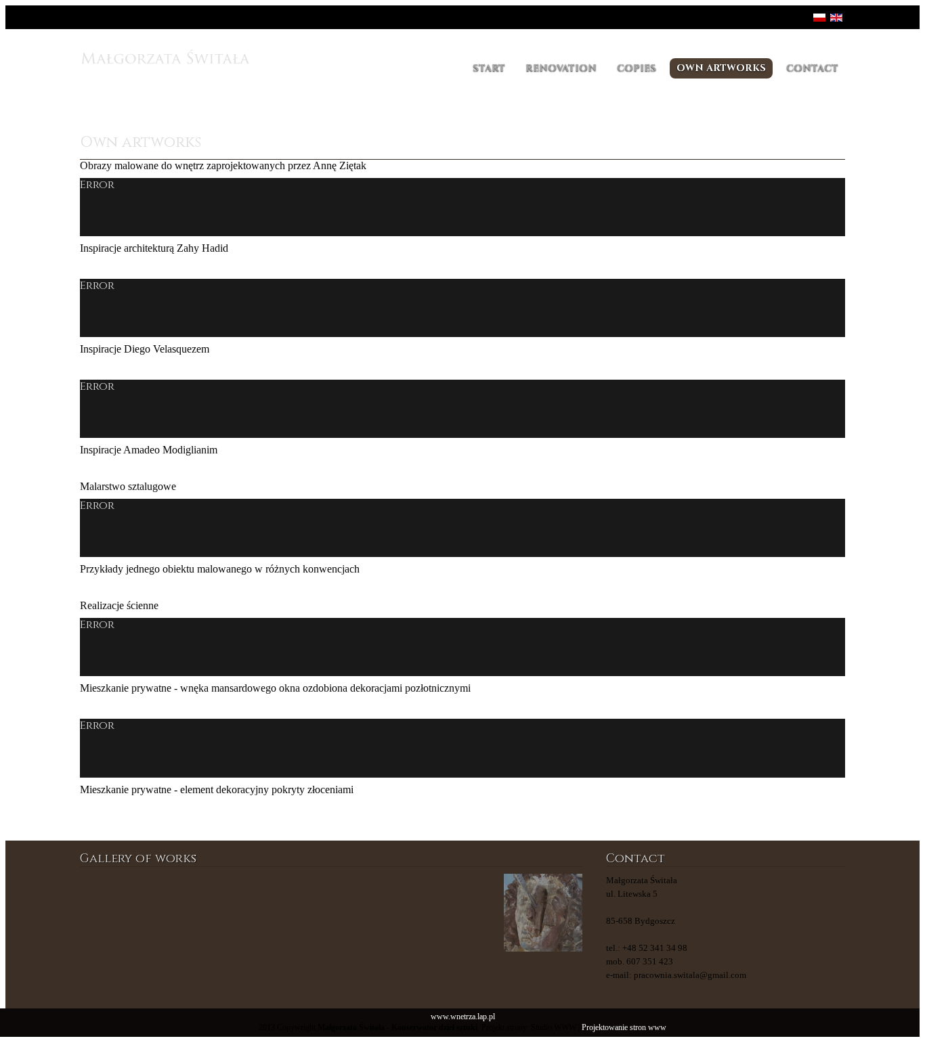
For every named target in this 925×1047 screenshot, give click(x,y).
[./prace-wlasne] (203, 913)
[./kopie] (373, 913)
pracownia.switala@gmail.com (690, 975)
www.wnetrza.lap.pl (463, 1016)
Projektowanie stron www (624, 1027)
